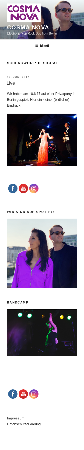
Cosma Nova (28, 27)
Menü (44, 46)
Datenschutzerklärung (24, 424)
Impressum (15, 418)
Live (11, 83)
